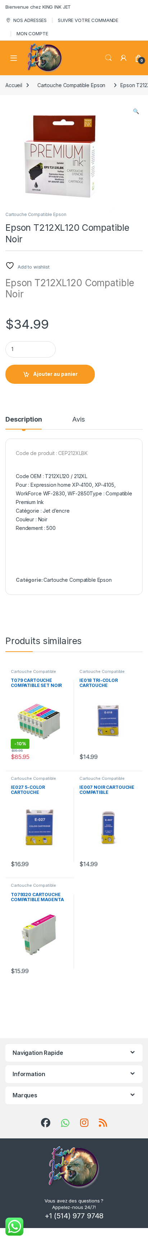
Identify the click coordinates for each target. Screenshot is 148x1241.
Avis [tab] (78, 419)
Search (108, 58)
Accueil (13, 85)
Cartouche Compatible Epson (71, 85)
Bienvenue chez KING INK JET (38, 7)
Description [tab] (23, 419)
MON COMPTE (32, 33)
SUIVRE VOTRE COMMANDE (88, 20)
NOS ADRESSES (30, 20)
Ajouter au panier (55, 374)
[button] (136, 111)
